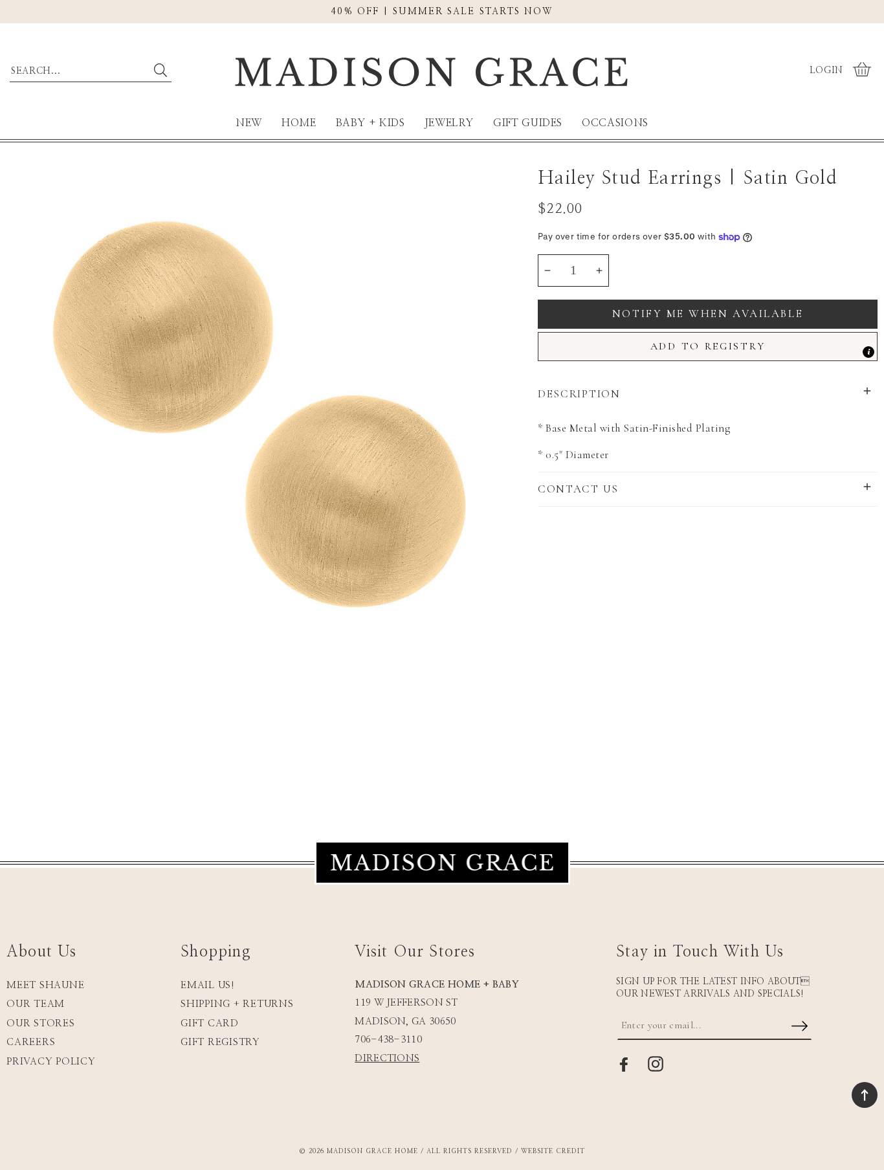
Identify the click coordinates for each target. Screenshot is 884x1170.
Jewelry (449, 123)
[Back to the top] (865, 1095)
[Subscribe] (800, 1027)
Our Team (35, 1004)
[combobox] (90, 68)
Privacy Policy (51, 1061)
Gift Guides (527, 123)
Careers (30, 1042)
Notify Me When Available (707, 313)
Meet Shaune (45, 985)
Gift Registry (220, 1042)
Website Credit (553, 1151)
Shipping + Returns (237, 1004)
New (249, 123)
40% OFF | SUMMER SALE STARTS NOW (442, 11)
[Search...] (160, 70)
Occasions (615, 123)
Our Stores (40, 1023)
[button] (863, 70)
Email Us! (208, 985)
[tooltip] (868, 352)
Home (299, 123)
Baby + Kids (370, 123)
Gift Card (210, 1023)
